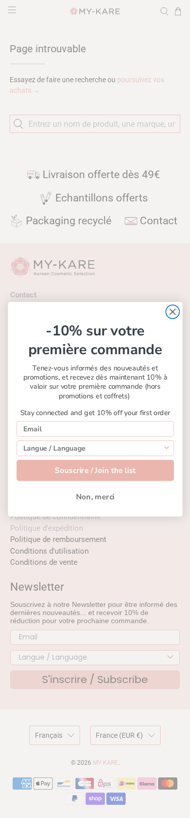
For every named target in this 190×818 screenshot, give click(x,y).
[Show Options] (166, 447)
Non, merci (95, 496)
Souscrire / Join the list (95, 470)
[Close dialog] (172, 312)
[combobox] (93, 447)
